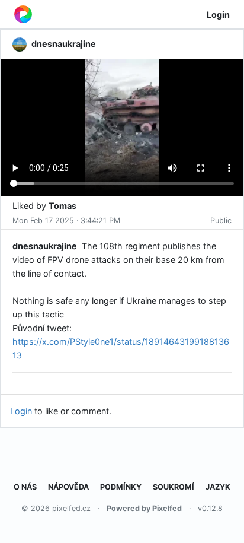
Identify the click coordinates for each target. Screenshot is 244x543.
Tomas (62, 206)
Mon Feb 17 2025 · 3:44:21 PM (66, 220)
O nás (25, 486)
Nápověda (68, 486)
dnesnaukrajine (44, 246)
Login (218, 14)
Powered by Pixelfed (144, 508)
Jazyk (218, 486)
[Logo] (23, 14)
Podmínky (121, 486)
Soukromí (173, 486)
